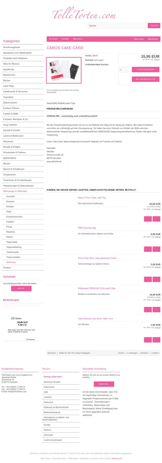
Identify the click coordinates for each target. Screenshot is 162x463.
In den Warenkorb (145, 69)
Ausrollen (10, 196)
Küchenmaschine (14, 217)
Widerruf (47, 430)
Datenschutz (49, 387)
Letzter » (156, 353)
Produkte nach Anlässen (15, 58)
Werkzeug (11, 262)
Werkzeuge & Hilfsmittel (15, 191)
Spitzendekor (9, 158)
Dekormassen (10, 102)
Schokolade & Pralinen (14, 152)
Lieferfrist (48, 397)
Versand (156, 59)
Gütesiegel (48, 435)
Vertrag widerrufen (53, 376)
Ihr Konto (53, 39)
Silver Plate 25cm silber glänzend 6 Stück (97, 258)
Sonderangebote (11, 47)
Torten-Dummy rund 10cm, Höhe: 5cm (95, 318)
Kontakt (65, 39)
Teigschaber (11, 242)
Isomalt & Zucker (11, 130)
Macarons (8, 141)
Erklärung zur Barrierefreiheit (56, 407)
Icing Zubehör (10, 124)
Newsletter (78, 39)
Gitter (8, 211)
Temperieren (9, 174)
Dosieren (10, 201)
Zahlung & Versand (52, 382)
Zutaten (7, 267)
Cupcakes (8, 97)
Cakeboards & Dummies (15, 91)
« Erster (121, 353)
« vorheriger (132, 353)
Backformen (9, 75)
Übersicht (51, 353)
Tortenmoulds (12, 252)
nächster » (144, 353)
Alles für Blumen (11, 64)
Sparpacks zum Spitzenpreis (17, 52)
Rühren (9, 237)
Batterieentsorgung (52, 412)
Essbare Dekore (11, 108)
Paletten (10, 222)
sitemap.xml (117, 458)
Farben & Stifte (10, 113)
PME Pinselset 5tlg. (87, 228)
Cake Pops (8, 86)
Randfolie (10, 232)
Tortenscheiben (13, 257)
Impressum (48, 402)
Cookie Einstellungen (53, 440)
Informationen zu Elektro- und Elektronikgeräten (55, 418)
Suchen (154, 25)
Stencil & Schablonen (13, 169)
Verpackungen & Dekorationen (18, 185)
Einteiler (10, 206)
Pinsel (9, 227)
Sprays (6, 163)
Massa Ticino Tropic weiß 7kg (92, 198)
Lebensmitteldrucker (13, 136)
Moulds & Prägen (11, 147)
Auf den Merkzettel (145, 79)
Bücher (6, 80)
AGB (46, 392)
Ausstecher (8, 69)
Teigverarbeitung (13, 247)
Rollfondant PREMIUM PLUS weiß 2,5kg (96, 288)
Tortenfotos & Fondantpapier (17, 180)
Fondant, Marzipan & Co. (15, 119)
